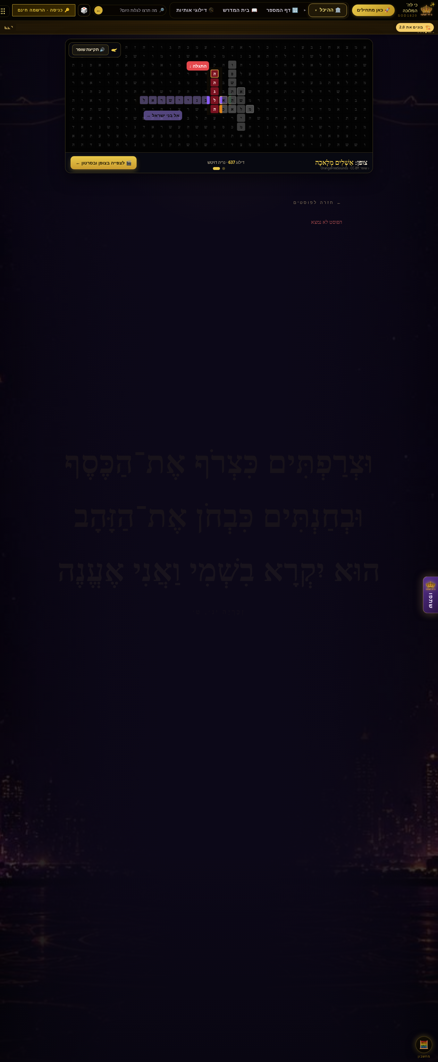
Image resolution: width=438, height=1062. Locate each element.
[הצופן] (216, 168)
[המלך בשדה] (223, 168)
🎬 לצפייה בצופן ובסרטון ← (103, 163)
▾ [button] (316, 10)
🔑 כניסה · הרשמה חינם (44, 10)
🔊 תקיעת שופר (90, 49)
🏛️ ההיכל (328, 10)
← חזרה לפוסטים (317, 202)
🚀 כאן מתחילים (373, 10)
